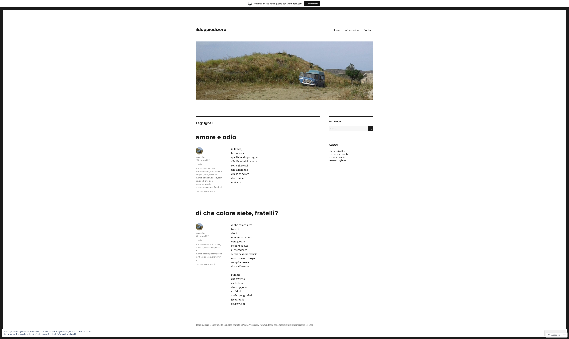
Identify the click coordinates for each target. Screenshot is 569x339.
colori (205, 244)
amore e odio (216, 137)
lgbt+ (200, 174)
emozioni (214, 171)
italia (216, 244)
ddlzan (205, 171)
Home (336, 30)
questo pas (207, 187)
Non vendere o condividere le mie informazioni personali (286, 325)
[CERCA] (370, 128)
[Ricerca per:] (348, 129)
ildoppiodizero (211, 29)
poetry (212, 254)
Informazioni (352, 30)
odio (206, 174)
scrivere (211, 257)
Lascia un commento (206, 191)
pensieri (206, 178)
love (201, 247)
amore (199, 168)
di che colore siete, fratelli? (237, 213)
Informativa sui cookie (67, 334)
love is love (209, 247)
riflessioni (217, 187)
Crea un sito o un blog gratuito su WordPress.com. (235, 325)
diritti (211, 244)
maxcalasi (200, 157)
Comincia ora (312, 4)
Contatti (368, 30)
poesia (199, 164)
